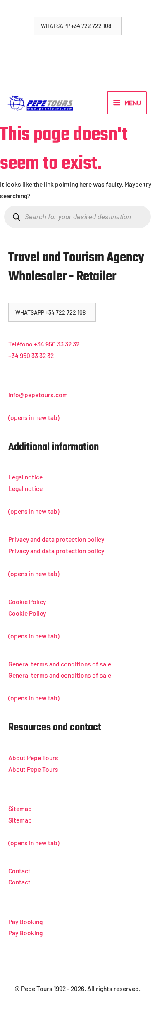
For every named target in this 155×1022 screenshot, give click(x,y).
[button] (78, 26)
